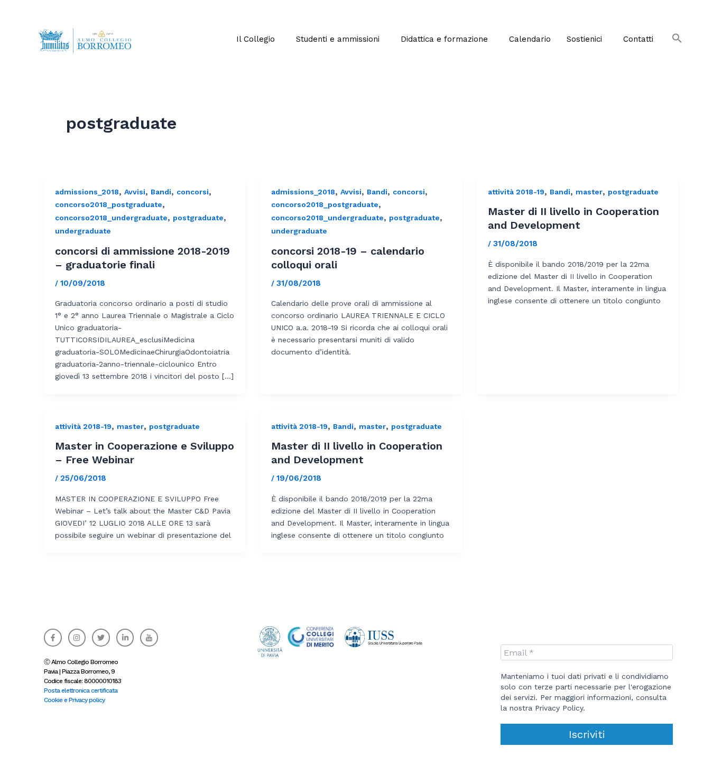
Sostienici (584, 39)
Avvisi (134, 192)
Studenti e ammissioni (337, 39)
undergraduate (83, 231)
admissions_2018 (87, 192)
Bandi (161, 192)
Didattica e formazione (444, 39)
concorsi (193, 192)
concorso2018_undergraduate (111, 217)
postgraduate (198, 217)
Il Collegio (255, 39)
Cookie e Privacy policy (74, 700)
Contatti (638, 39)
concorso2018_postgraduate (108, 204)
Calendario (530, 39)
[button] (258, 39)
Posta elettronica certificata (80, 690)
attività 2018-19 (516, 192)
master (589, 192)
